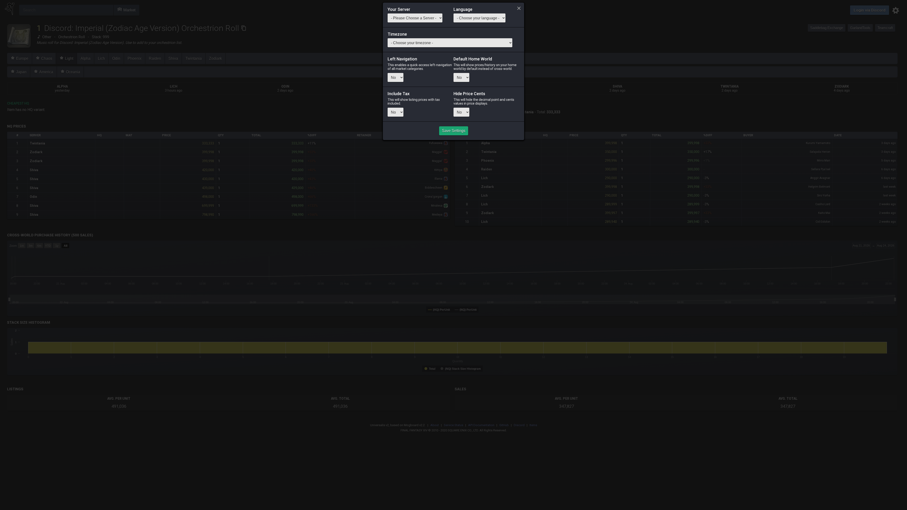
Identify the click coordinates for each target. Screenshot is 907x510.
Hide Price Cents (469, 94)
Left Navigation (402, 59)
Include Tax (399, 94)
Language (463, 9)
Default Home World (473, 59)
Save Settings (453, 131)
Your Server (399, 9)
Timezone (397, 34)
